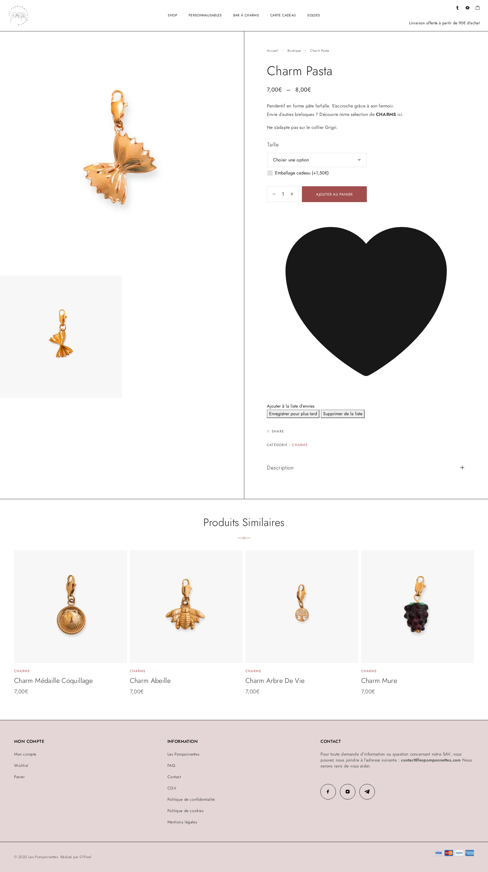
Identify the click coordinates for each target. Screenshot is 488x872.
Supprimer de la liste (342, 413)
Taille (273, 144)
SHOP (172, 15)
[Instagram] (347, 791)
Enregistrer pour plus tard (293, 413)
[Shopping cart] (477, 8)
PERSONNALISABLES (205, 15)
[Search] (467, 8)
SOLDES (313, 15)
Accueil (272, 50)
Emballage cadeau (302, 173)
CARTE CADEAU (283, 15)
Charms (300, 444)
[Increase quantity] (294, 194)
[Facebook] (328, 791)
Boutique (294, 50)
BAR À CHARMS (246, 15)
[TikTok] (367, 791)
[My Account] (457, 8)
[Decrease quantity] (271, 194)
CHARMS (386, 114)
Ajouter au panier (334, 194)
